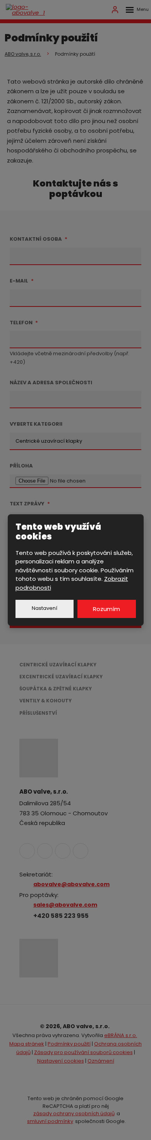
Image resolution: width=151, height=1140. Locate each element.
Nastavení (44, 608)
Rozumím (106, 609)
